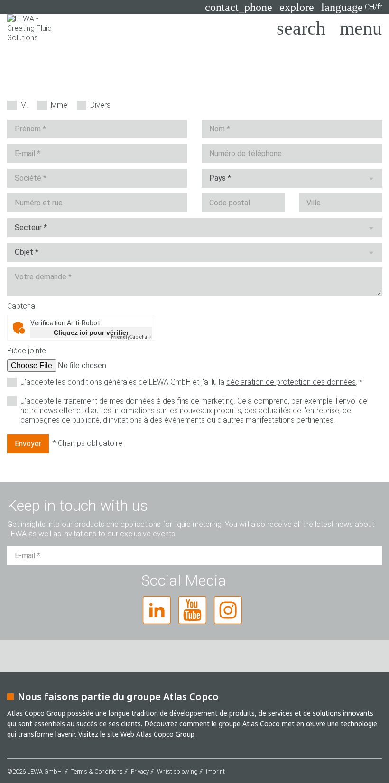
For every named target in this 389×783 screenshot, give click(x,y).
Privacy (140, 771)
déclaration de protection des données (291, 382)
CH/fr (351, 7)
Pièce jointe (26, 350)
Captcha (21, 306)
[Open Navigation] (361, 28)
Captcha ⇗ (131, 337)
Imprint (215, 771)
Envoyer (28, 443)
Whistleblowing (177, 771)
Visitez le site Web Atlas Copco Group (136, 733)
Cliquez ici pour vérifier (91, 332)
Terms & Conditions (97, 771)
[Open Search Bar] (301, 28)
